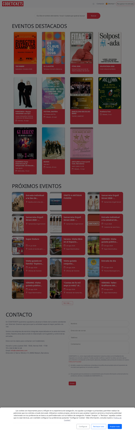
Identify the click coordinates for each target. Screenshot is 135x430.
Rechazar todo (98, 426)
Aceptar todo (115, 426)
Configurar (83, 426)
